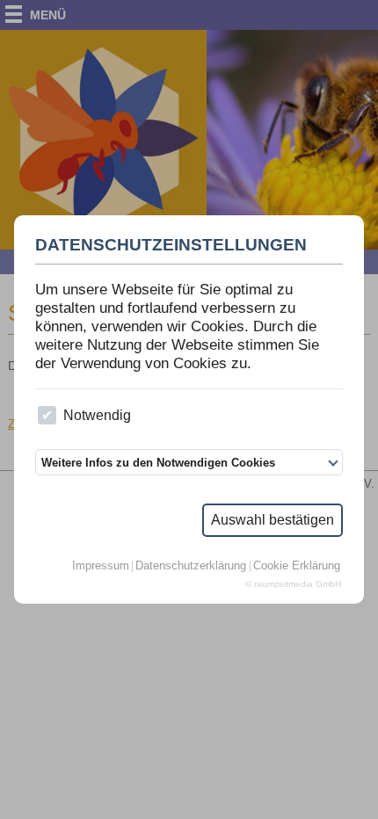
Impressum (100, 566)
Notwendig (97, 415)
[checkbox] (47, 415)
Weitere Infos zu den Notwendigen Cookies (158, 462)
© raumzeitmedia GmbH (293, 584)
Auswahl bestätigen (272, 519)
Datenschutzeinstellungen (171, 245)
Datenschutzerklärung (190, 566)
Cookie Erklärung (296, 566)
